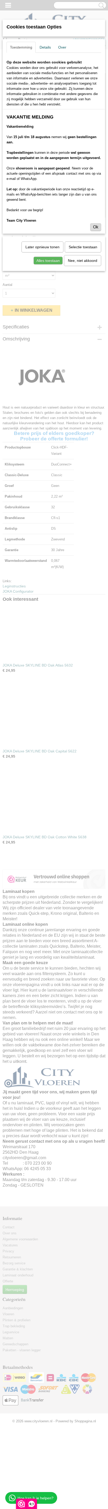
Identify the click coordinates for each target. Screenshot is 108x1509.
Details (45, 47)
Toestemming (21, 47)
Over (62, 47)
